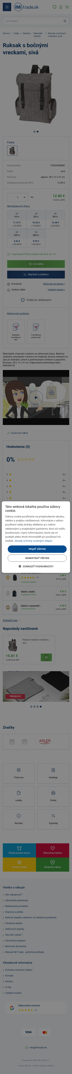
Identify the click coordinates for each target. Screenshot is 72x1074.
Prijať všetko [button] (37, 549)
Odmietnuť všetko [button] (37, 558)
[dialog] (36, 537)
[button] (36, 566)
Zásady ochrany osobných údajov (33, 541)
